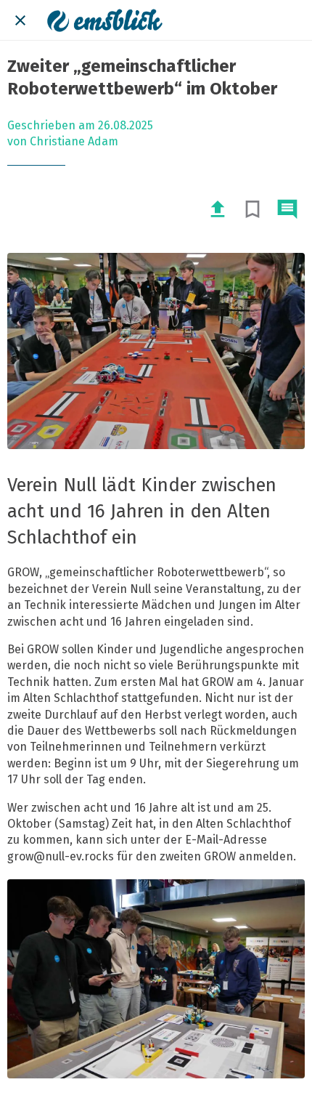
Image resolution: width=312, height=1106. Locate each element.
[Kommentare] (287, 209)
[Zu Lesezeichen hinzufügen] (252, 209)
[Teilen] (217, 209)
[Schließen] (20, 20)
